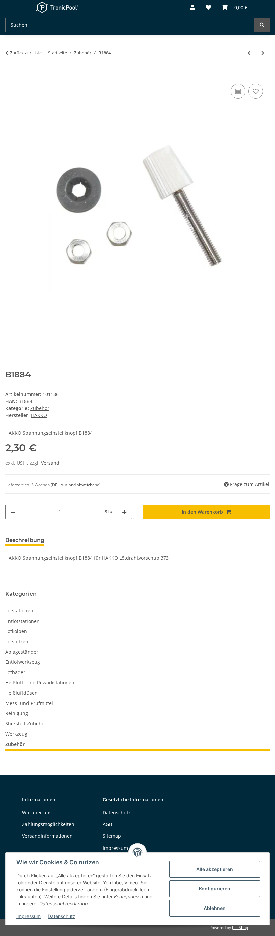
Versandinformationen (47, 836)
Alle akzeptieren (214, 869)
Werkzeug (16, 733)
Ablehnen (215, 908)
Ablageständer (21, 652)
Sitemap (112, 836)
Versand (50, 463)
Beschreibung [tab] (24, 540)
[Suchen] (262, 25)
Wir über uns (37, 812)
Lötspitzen (17, 641)
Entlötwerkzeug (22, 662)
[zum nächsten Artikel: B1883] (263, 53)
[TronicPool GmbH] (57, 7)
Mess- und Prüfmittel (29, 703)
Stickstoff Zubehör (25, 723)
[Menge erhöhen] (124, 512)
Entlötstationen (22, 621)
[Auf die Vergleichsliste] (238, 91)
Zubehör (39, 408)
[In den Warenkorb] (10, 74)
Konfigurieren (214, 888)
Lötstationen (19, 610)
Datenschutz (61, 916)
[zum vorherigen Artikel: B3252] (249, 53)
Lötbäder (15, 672)
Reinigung (16, 713)
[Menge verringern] (13, 512)
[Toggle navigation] (25, 4)
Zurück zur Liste (26, 53)
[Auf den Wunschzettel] (255, 91)
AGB (107, 824)
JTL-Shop (240, 927)
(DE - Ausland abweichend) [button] (76, 485)
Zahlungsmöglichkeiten (48, 824)
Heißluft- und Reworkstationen (39, 682)
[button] (192, 7)
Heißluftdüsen (21, 693)
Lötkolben (16, 631)
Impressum (28, 916)
